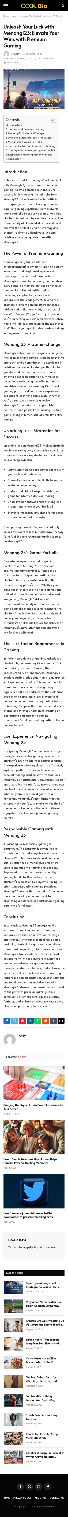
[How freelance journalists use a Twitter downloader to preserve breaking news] (34, 1191)
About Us (40, 1497)
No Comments (45, 58)
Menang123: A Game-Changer (26, 133)
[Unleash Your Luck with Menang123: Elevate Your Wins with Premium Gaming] (34, 89)
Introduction (14, 124)
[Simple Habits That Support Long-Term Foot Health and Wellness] (13, 1344)
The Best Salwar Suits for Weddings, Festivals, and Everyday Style (41, 1380)
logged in (28, 1247)
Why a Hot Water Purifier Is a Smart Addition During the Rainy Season (43, 1305)
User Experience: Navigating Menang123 (31, 150)
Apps (15, 16)
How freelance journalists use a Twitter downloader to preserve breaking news (28, 1215)
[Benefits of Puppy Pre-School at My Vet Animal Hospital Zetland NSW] (13, 1457)
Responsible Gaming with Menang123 (30, 154)
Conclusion (14, 158)
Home (6, 16)
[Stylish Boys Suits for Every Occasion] (13, 1419)
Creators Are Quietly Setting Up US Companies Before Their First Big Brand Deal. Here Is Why (45, 1324)
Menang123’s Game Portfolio (25, 141)
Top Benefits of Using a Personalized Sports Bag (40, 1398)
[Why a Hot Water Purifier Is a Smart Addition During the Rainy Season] (13, 1306)
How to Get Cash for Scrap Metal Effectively (42, 1435)
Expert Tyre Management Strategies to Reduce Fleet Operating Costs (42, 1286)
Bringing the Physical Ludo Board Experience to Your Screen (33, 1107)
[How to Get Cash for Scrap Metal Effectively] (13, 1438)
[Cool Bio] (33, 5)
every (59, 1001)
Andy (17, 53)
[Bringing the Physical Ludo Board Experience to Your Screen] (34, 1083)
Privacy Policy (22, 1497)
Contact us (57, 1497)
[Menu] (5, 6)
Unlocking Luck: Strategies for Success (30, 137)
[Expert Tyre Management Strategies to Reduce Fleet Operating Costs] (13, 1287)
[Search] (63, 6)
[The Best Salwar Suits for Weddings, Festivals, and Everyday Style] (13, 1381)
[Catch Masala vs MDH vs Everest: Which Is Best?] (13, 1362)
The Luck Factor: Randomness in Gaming (31, 146)
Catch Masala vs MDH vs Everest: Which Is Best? (41, 1360)
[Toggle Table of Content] (51, 120)
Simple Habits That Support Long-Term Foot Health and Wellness (42, 1343)
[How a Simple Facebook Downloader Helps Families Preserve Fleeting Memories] (34, 1137)
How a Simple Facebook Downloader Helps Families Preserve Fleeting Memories (30, 1161)
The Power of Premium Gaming (26, 129)
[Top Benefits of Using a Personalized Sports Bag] (13, 1400)
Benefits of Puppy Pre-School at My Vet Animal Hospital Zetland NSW (45, 1456)
